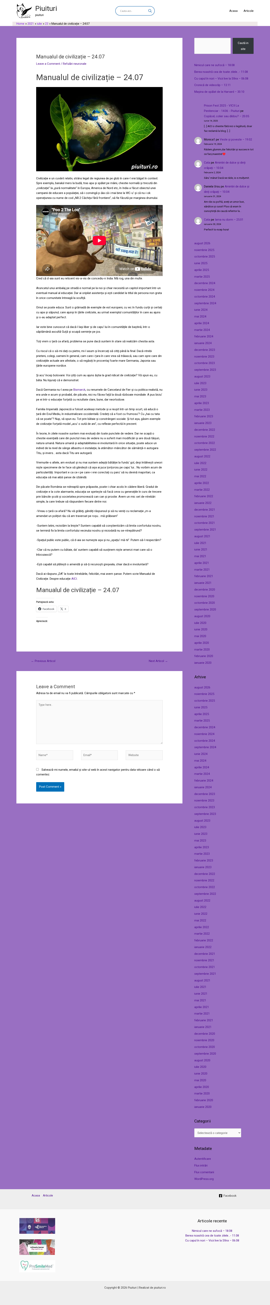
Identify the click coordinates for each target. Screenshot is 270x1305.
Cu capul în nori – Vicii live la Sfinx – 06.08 (221, 78)
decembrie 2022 (204, 430)
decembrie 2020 (204, 589)
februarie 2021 (203, 576)
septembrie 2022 (205, 449)
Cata (207, 162)
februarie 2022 (203, 496)
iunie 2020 (200, 629)
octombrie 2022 (204, 443)
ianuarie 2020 (202, 663)
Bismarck (79, 389)
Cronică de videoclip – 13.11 (212, 85)
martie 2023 (202, 410)
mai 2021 (200, 556)
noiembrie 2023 (204, 356)
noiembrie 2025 (204, 250)
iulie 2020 (200, 623)
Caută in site (243, 46)
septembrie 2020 (205, 609)
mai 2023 (200, 396)
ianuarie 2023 (202, 423)
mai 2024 (200, 316)
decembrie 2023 (204, 350)
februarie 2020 (203, 656)
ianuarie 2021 (202, 583)
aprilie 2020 (201, 643)
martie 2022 (202, 489)
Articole (249, 11)
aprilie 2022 (201, 483)
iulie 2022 (200, 463)
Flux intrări (201, 1165)
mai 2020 (200, 636)
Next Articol (158, 661)
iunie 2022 (200, 469)
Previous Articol (43, 661)
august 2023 (202, 376)
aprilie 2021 (201, 563)
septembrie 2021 (205, 529)
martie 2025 (202, 276)
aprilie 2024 (201, 323)
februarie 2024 (203, 336)
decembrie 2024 (204, 283)
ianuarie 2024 (202, 343)
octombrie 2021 (204, 523)
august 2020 (202, 616)
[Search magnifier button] (150, 11)
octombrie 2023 (204, 363)
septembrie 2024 (205, 303)
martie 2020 (202, 649)
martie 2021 (202, 569)
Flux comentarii (204, 1172)
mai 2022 (200, 476)
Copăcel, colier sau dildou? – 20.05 (226, 116)
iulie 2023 (200, 383)
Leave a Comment (48, 64)
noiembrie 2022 (204, 436)
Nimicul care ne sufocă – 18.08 (214, 65)
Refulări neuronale (74, 64)
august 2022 (202, 456)
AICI (74, 578)
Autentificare (202, 1159)
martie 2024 (202, 330)
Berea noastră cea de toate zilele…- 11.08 (221, 72)
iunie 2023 (200, 389)
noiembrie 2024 (204, 290)
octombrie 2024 (204, 296)
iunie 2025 (200, 263)
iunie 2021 (200, 549)
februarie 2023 (203, 416)
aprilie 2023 (201, 403)
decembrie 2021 (204, 509)
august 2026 (202, 243)
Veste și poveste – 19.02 (236, 139)
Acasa (233, 11)
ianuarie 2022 (202, 503)
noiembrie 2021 (204, 516)
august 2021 (202, 536)
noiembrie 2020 (204, 596)
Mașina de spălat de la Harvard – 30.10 (219, 92)
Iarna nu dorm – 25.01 (229, 219)
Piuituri (46, 9)
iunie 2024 (200, 310)
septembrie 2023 (205, 370)
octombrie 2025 (204, 256)
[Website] (144, 756)
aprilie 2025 (201, 270)
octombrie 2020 (204, 603)
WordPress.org (204, 1179)
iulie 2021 (200, 543)
